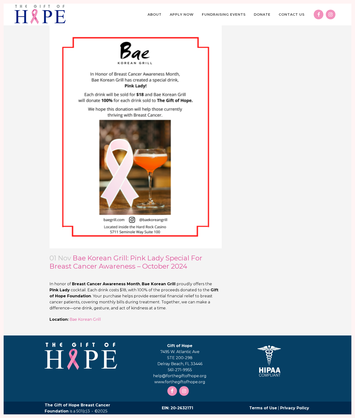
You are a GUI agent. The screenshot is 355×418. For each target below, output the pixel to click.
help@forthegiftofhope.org (179, 376)
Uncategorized (103, 273)
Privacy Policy (294, 408)
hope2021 (134, 273)
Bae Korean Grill (85, 319)
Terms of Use (263, 408)
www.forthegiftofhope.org (179, 382)
